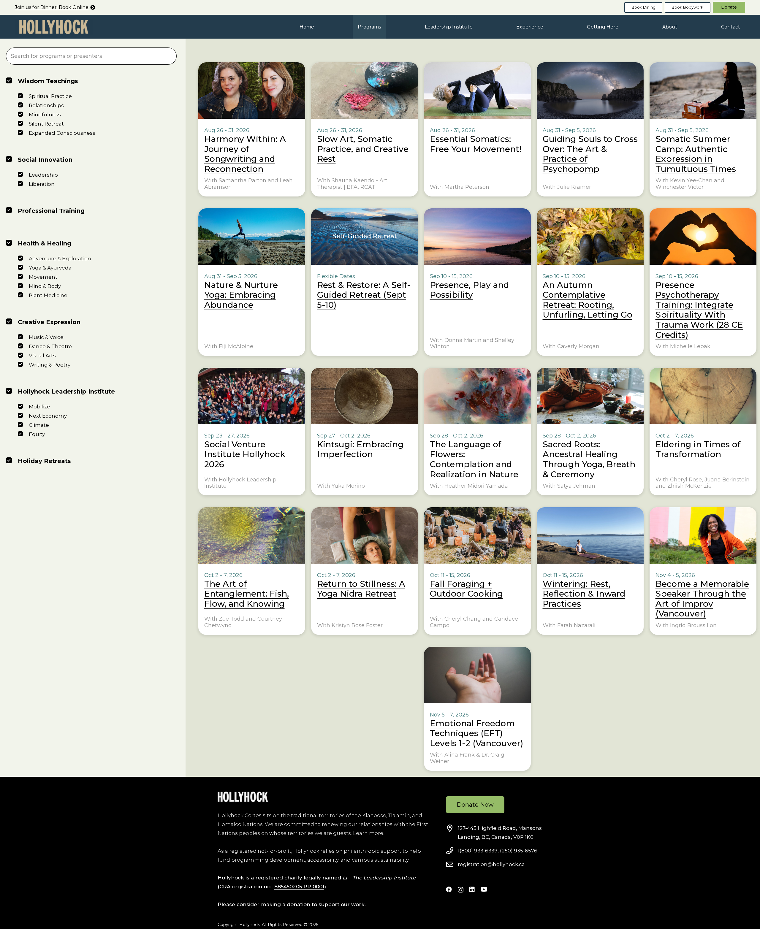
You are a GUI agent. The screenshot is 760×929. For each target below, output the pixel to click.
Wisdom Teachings (48, 81)
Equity (37, 434)
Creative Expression (49, 322)
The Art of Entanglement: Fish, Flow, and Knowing (246, 594)
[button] (385, 26)
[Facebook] (449, 889)
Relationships (46, 105)
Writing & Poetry (49, 365)
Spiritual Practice (50, 96)
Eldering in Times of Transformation (698, 449)
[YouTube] (484, 889)
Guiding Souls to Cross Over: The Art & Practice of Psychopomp (590, 154)
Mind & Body (45, 286)
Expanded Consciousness (62, 133)
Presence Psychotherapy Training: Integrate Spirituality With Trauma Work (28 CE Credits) (699, 310)
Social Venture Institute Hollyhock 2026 (244, 454)
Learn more (368, 833)
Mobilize (39, 407)
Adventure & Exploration (60, 258)
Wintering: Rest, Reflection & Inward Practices (584, 594)
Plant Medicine (48, 295)
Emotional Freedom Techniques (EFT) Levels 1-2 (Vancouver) (476, 733)
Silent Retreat (46, 124)
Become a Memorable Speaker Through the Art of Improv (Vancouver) (702, 599)
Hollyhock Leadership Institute (66, 391)
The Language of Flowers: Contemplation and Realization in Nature (474, 459)
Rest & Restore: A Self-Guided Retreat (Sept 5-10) (364, 295)
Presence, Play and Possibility (469, 290)
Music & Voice (46, 337)
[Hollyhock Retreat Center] (54, 27)
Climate (39, 425)
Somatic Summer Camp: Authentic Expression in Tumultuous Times (696, 154)
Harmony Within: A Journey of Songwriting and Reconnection (245, 154)
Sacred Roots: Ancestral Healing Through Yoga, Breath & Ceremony (589, 459)
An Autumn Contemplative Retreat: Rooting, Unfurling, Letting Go (587, 300)
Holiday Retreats (44, 460)
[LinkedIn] (472, 889)
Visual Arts (42, 356)
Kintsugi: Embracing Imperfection (360, 449)
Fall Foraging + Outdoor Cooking (466, 589)
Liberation (42, 184)
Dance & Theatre (50, 346)
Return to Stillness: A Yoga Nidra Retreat (361, 589)
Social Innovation (45, 159)
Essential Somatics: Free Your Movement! (476, 144)
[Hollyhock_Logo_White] (243, 797)
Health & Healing (44, 243)
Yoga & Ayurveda (50, 268)
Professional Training (51, 210)
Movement (43, 277)
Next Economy (48, 416)
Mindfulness (45, 115)
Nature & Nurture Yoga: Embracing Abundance (241, 295)
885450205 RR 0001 (299, 887)
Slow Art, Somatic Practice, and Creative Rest (362, 149)
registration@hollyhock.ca (491, 864)
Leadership (43, 175)
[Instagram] (460, 890)
